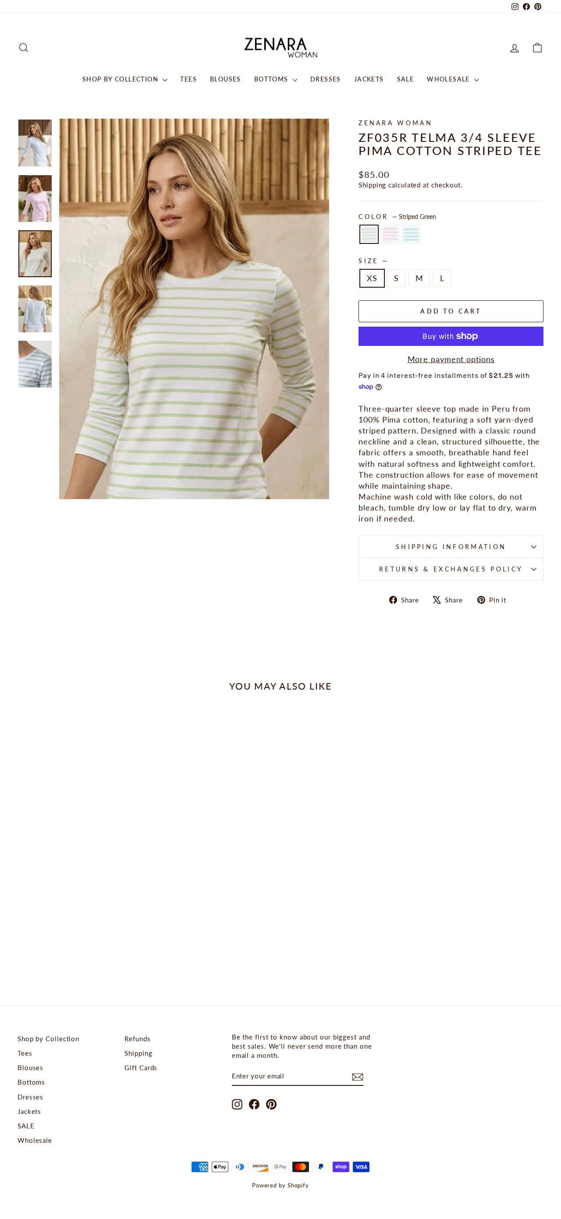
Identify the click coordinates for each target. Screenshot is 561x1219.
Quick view (79, 889)
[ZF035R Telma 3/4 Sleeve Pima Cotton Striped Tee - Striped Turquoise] (91, 954)
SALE (405, 79)
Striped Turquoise (411, 234)
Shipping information (451, 546)
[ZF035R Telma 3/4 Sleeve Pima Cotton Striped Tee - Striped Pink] (79, 954)
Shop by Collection (121, 79)
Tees (188, 79)
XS (372, 278)
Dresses (325, 79)
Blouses (225, 79)
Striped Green (369, 234)
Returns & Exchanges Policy (451, 569)
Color (397, 216)
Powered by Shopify (280, 1185)
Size (373, 260)
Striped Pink (390, 234)
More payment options (451, 359)
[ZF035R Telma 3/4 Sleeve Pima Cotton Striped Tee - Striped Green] (68, 954)
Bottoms (272, 79)
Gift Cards (140, 1067)
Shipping (372, 185)
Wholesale (449, 79)
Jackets (369, 79)
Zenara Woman (396, 123)
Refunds (137, 1039)
